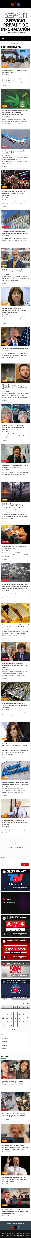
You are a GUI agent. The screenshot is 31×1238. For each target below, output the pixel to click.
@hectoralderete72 (15, 847)
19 (11, 1021)
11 (7, 1018)
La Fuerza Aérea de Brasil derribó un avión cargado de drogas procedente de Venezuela (14, 705)
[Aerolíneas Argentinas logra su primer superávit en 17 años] (15, 139)
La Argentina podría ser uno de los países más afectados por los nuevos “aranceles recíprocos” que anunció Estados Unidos (15, 586)
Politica (5, 66)
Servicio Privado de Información (15, 25)
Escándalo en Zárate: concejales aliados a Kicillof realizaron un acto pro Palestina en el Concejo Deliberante (15, 1211)
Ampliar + (4, 85)
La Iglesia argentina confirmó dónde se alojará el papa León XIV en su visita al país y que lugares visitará (15, 1179)
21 (19, 1021)
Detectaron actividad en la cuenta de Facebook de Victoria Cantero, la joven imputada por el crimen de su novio (13, 1083)
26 (11, 1025)
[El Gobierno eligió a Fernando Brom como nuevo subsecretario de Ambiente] (15, 258)
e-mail (9, 1223)
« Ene (13, 1029)
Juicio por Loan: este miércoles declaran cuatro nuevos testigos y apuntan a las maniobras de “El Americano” (14, 1115)
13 (15, 1018)
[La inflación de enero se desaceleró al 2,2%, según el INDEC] (15, 534)
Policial (4, 1041)
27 (15, 1025)
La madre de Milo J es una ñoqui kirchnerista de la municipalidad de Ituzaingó (13, 427)
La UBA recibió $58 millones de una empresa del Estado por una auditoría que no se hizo (15, 822)
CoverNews (17, 1235)
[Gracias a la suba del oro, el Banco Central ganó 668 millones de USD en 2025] (15, 613)
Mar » (18, 1029)
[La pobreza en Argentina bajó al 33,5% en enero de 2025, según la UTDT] (15, 453)
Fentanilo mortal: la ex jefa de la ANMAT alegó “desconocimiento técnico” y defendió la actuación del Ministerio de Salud (15, 1147)
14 (19, 1018)
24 (3, 1025)
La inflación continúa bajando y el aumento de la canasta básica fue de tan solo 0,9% (15, 665)
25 (7, 1025)
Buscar (3, 858)
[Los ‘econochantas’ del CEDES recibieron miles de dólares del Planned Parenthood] (15, 770)
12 (11, 1018)
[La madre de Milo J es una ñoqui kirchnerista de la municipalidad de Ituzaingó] (15, 413)
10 (3, 1018)
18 (7, 1021)
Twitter (14, 1223)
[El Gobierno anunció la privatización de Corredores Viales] (15, 58)
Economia (5, 146)
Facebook (21, 1223)
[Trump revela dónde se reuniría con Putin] (15, 336)
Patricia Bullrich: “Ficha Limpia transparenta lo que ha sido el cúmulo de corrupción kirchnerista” (15, 310)
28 (19, 1025)
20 (15, 1021)
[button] (3, 38)
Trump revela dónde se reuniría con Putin (15, 348)
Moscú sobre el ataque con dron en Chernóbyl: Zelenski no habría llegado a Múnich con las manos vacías (14, 387)
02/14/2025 (7, 74)
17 (3, 1021)
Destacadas (5, 1035)
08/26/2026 (7, 1087)
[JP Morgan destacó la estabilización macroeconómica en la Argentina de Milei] (15, 219)
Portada (4, 1048)
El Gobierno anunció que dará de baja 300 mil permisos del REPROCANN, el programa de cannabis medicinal (15, 112)
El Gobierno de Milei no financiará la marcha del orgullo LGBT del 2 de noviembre (13, 193)
